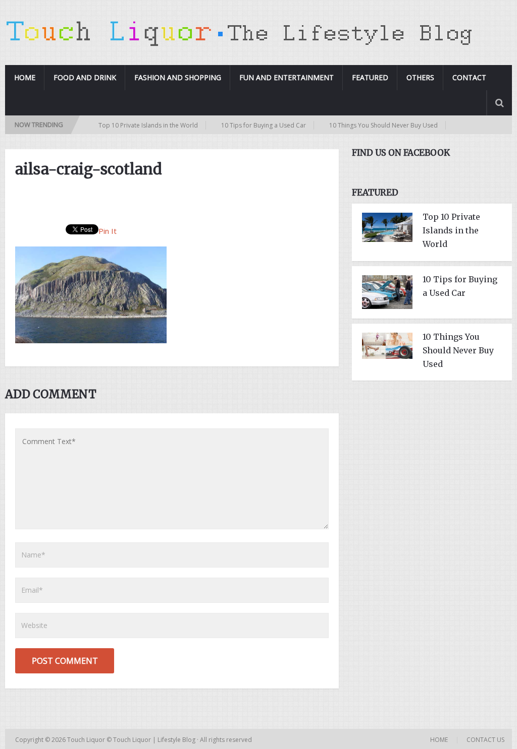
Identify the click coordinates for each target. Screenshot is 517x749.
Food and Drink (85, 77)
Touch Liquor (87, 739)
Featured (370, 77)
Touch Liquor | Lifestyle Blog (154, 739)
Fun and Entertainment (286, 77)
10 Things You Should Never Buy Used (368, 125)
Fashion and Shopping (177, 77)
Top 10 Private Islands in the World (132, 125)
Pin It (107, 231)
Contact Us (485, 739)
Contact (469, 77)
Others (420, 77)
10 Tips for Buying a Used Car (247, 125)
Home (24, 77)
